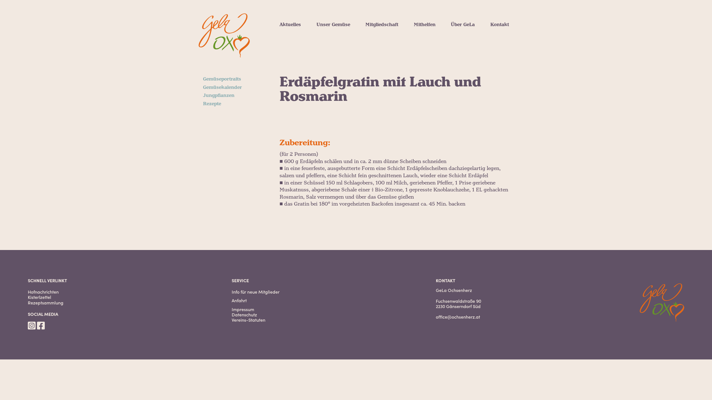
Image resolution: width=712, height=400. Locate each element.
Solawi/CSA (464, 37)
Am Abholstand (431, 31)
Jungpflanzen (332, 44)
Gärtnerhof (463, 57)
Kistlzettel (291, 37)
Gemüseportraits (336, 31)
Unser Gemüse (333, 24)
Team (457, 51)
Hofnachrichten (298, 31)
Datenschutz (244, 314)
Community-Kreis (434, 44)
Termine (289, 51)
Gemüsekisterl (382, 37)
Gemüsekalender (336, 37)
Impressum (243, 309)
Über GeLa (463, 24)
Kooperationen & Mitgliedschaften (490, 44)
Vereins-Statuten (248, 319)
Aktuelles (290, 24)
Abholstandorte (383, 51)
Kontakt (499, 24)
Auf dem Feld (429, 37)
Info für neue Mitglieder (256, 291)
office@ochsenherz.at (458, 317)
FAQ (370, 57)
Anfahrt (239, 300)
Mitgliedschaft (381, 24)
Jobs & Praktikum (435, 51)
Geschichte (463, 64)
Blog (285, 44)
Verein (458, 31)
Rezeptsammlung (45, 302)
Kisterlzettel (39, 297)
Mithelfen (425, 24)
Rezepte (326, 51)
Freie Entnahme (383, 31)
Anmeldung (378, 44)
